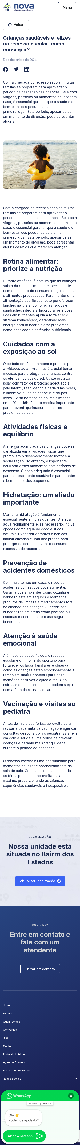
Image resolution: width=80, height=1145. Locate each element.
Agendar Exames (14, 1062)
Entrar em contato (40, 969)
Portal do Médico (14, 1054)
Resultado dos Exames (17, 1070)
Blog (6, 1037)
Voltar (19, 25)
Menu (67, 7)
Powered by (40, 1103)
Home (6, 1005)
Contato (8, 1046)
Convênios (10, 1029)
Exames (8, 1013)
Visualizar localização (37, 881)
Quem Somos (11, 1021)
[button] (71, 1096)
